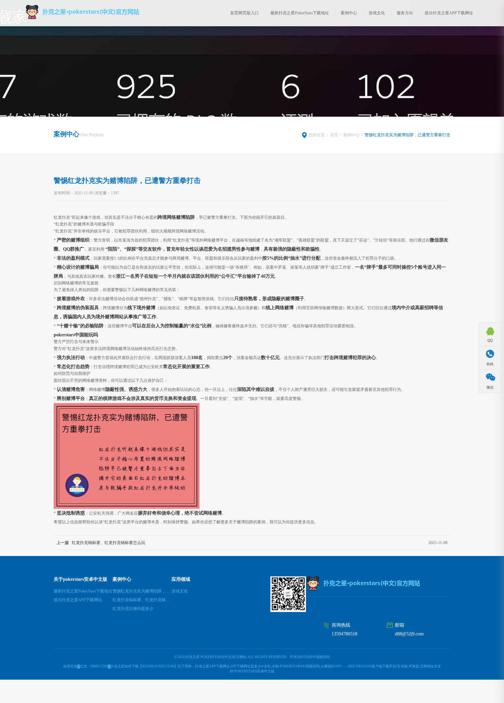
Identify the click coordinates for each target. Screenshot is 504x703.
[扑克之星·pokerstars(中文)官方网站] (97, 12)
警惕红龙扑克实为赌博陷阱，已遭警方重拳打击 (407, 135)
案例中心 (349, 13)
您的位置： (319, 135)
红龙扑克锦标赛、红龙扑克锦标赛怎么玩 (108, 543)
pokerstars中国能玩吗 (310, 657)
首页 (334, 135)
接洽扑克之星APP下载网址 (449, 13)
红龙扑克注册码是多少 (133, 608)
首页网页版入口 (244, 13)
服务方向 (405, 13)
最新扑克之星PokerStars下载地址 (299, 13)
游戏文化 (377, 13)
